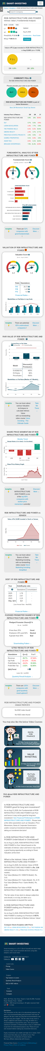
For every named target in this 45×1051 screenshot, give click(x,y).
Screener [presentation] (9, 991)
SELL (33, 92)
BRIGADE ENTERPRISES (12, 144)
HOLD (22, 92)
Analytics (12, 8)
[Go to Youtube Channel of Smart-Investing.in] (12, 959)
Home (6, 8)
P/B (16, 289)
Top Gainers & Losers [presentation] (12, 978)
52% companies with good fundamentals (22, 231)
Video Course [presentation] (10, 969)
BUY (11, 92)
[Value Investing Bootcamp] (22, 757)
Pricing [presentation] (8, 966)
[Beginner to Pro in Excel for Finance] (22, 736)
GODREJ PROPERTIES (11, 138)
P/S (16, 292)
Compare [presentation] (9, 994)
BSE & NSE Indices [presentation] (12, 983)
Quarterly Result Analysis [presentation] (13, 980)
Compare (27, 39)
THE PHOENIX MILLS (11, 129)
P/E (16, 287)
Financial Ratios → (22, 295)
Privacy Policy (8, 1045)
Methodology (32, 1043)
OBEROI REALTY (9, 132)
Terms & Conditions (20, 1045)
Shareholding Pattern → (23, 643)
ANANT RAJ (8, 141)
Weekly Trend (22, 439)
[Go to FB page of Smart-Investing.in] (16, 959)
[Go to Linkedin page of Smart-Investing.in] (23, 959)
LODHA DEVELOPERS (11, 126)
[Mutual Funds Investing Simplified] (22, 778)
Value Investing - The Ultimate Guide (23, 420)
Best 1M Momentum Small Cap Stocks (22, 107)
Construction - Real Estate (31, 35)
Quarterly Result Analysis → (22, 676)
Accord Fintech (22, 1043)
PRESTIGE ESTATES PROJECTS (14, 135)
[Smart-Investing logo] (15, 3)
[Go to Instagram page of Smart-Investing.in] (20, 959)
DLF (5, 123)
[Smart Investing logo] (17, 943)
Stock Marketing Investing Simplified (23, 567)
